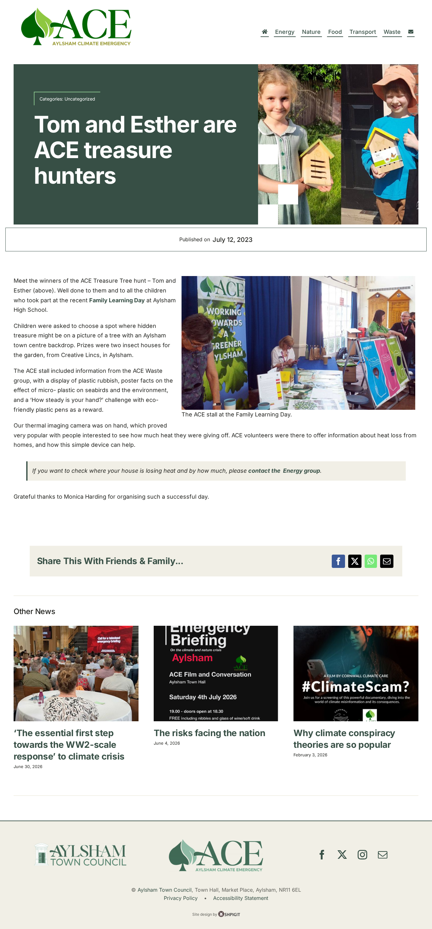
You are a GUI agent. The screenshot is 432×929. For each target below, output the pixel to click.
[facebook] (321, 854)
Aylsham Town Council (165, 890)
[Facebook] (338, 561)
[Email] (387, 561)
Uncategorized (80, 99)
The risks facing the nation (216, 673)
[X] (355, 561)
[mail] (382, 854)
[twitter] (342, 854)
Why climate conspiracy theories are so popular (356, 673)
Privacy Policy (181, 898)
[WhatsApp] (371, 561)
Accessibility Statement (240, 898)
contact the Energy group (284, 470)
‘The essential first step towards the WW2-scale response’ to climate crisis (76, 673)
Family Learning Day (117, 300)
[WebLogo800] (77, 8)
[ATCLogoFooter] (80, 844)
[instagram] (362, 854)
